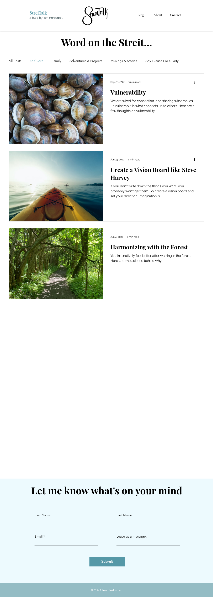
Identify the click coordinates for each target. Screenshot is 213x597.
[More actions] (195, 82)
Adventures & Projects (85, 61)
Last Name (124, 515)
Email (39, 536)
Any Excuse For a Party (161, 61)
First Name (43, 515)
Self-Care (36, 61)
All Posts (15, 61)
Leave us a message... (132, 536)
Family (56, 61)
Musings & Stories (123, 61)
